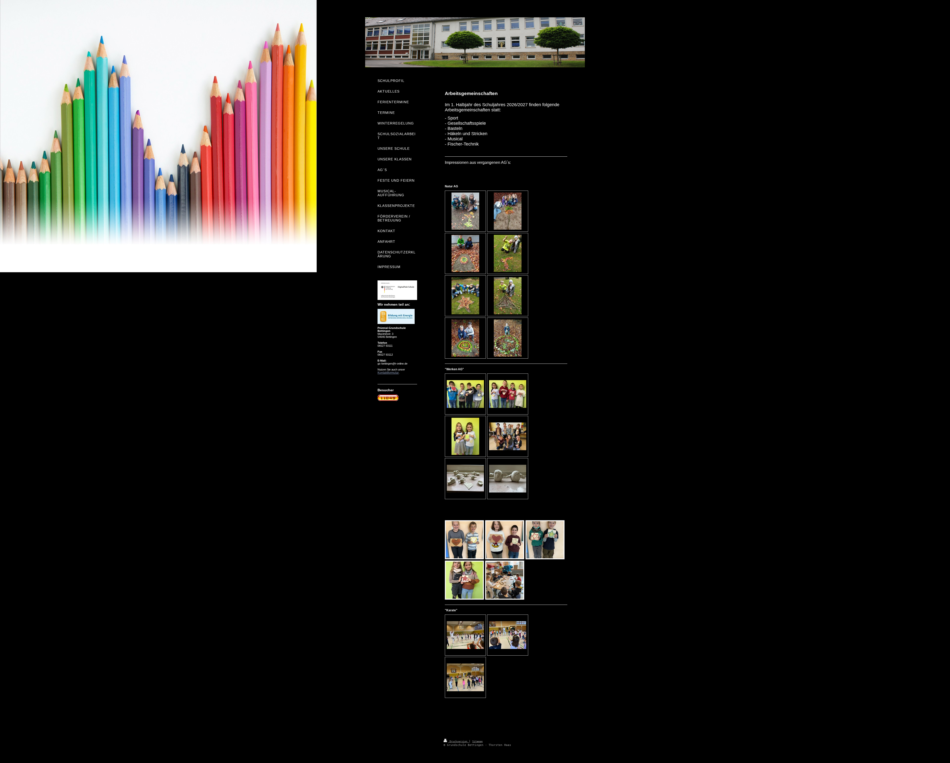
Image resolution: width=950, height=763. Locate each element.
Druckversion (458, 741)
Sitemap (477, 741)
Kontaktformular (388, 372)
